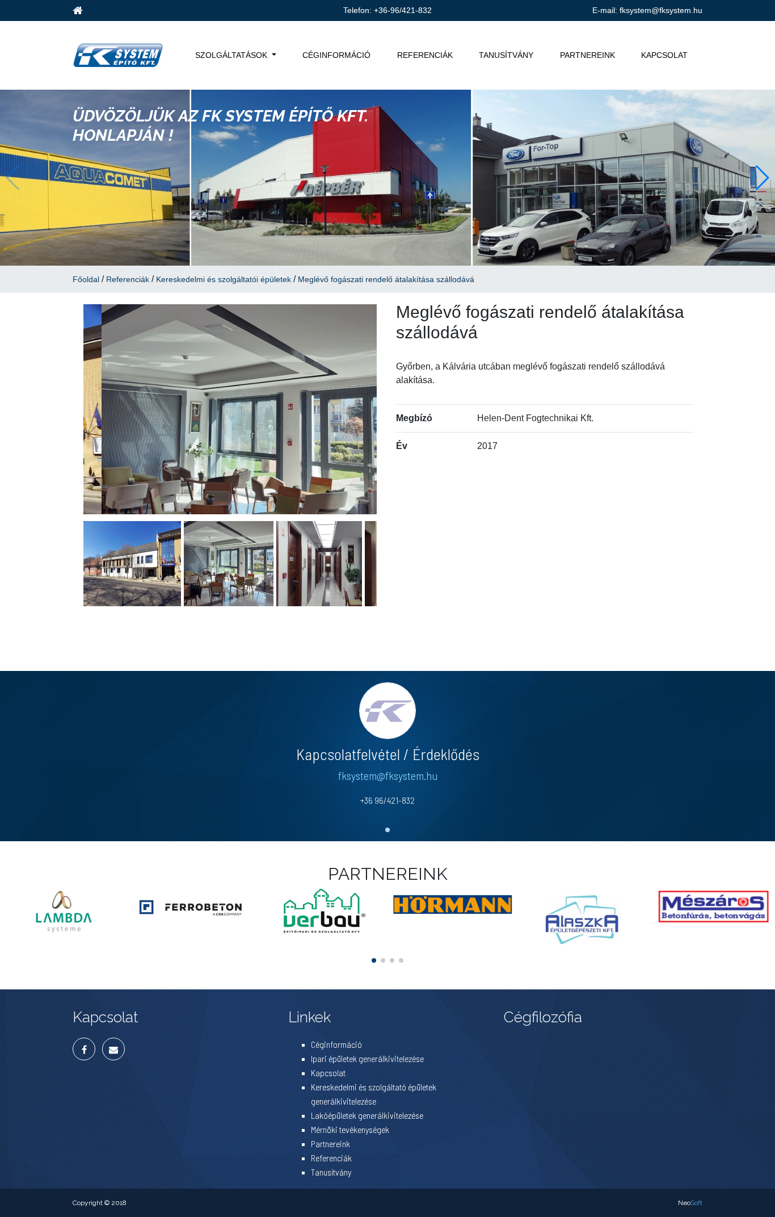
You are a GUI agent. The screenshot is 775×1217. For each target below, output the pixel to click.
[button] (761, 177)
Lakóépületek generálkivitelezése (367, 1115)
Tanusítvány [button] (506, 55)
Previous (66, 409)
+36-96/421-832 (403, 10)
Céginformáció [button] (336, 55)
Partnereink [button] (587, 55)
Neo (690, 1203)
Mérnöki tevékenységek (350, 1129)
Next (393, 409)
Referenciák (127, 279)
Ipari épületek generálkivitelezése (367, 1058)
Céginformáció (336, 1044)
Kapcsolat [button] (664, 55)
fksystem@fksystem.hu (661, 10)
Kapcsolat (328, 1072)
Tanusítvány (331, 1171)
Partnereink (330, 1143)
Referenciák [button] (425, 55)
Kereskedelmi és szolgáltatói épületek (223, 279)
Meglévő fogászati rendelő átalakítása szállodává (386, 279)
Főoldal (86, 279)
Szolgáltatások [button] (231, 55)
